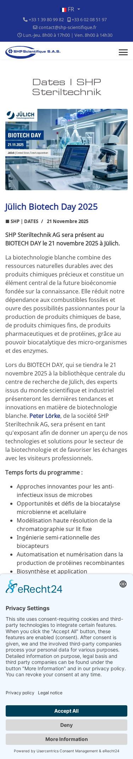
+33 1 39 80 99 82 (46, 20)
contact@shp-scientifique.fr (67, 27)
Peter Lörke (44, 416)
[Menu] (123, 52)
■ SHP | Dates (21, 221)
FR (71, 9)
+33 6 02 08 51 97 (89, 20)
